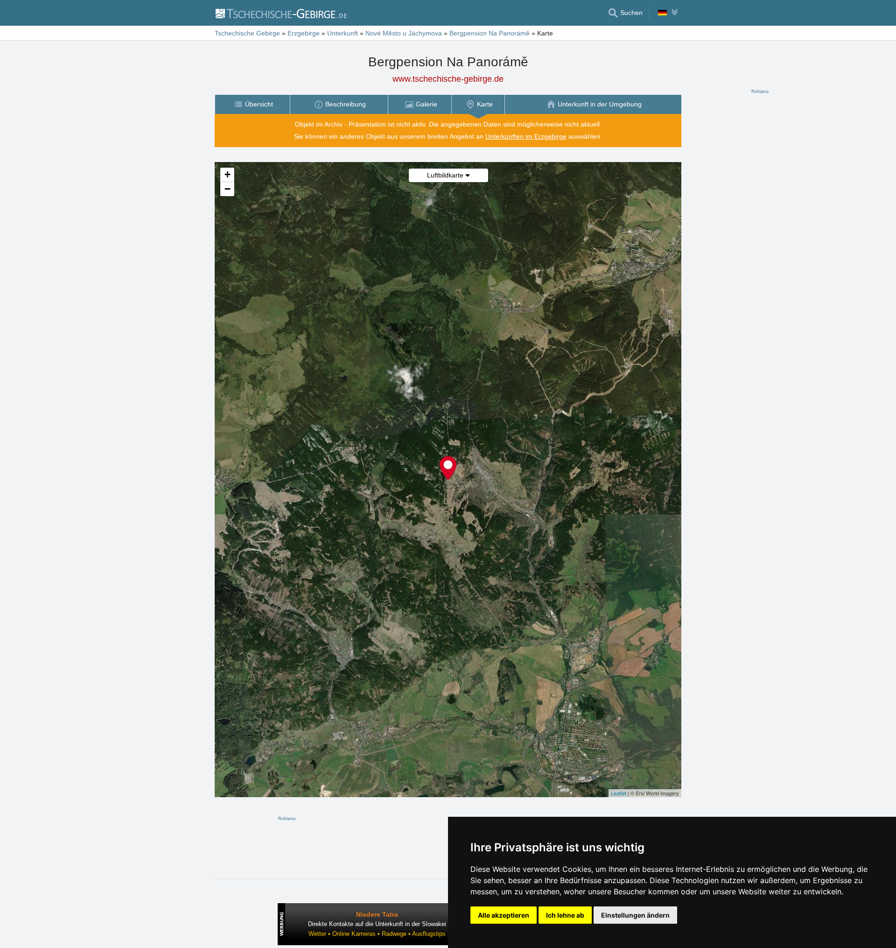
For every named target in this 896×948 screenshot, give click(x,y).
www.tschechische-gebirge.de (448, 79)
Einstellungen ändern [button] (635, 915)
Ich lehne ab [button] (565, 915)
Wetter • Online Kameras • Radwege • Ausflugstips (377, 933)
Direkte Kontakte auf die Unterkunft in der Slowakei (377, 923)
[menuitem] (252, 104)
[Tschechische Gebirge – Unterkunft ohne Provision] (281, 13)
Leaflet (618, 793)
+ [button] (227, 174)
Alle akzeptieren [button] (503, 915)
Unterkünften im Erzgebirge (526, 136)
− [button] (227, 189)
